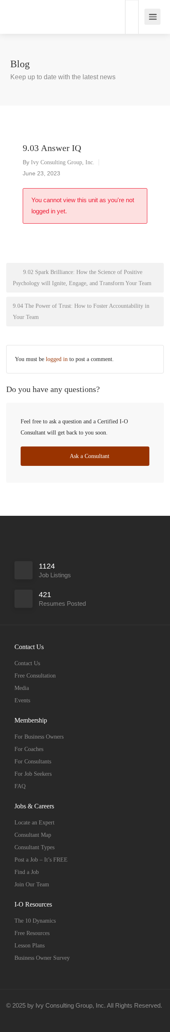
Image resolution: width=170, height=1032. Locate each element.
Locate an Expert (34, 822)
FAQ (20, 786)
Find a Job (26, 872)
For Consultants (32, 761)
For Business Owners (39, 737)
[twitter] (42, 1016)
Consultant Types (34, 847)
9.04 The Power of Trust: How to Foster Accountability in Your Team (81, 311)
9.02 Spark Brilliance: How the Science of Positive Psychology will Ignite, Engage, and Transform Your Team (82, 277)
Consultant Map (32, 835)
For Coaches (28, 749)
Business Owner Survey (42, 958)
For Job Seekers (33, 774)
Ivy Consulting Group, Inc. (62, 162)
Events (22, 700)
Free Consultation (35, 676)
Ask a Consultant (88, 456)
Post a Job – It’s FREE (41, 860)
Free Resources (32, 933)
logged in (57, 359)
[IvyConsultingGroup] (15, 12)
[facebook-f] (14, 1016)
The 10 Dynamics (35, 921)
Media (21, 688)
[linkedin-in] (28, 1016)
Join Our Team (31, 884)
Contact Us (27, 663)
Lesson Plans (29, 945)
